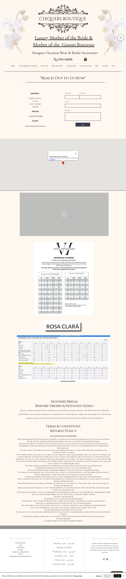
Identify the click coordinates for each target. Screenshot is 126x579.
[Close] (123, 575)
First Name (68, 93)
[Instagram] (107, 559)
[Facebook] (104, 559)
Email (66, 101)
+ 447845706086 (35, 116)
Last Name (82, 93)
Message (67, 110)
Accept (117, 576)
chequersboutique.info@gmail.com (35, 126)
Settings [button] (98, 576)
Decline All (107, 576)
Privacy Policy (78, 576)
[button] (85, 59)
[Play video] (64, 214)
